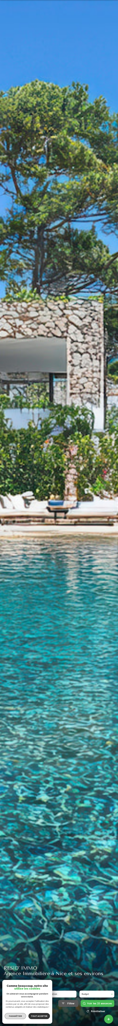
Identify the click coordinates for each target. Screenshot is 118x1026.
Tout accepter (39, 1016)
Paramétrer (15, 1016)
